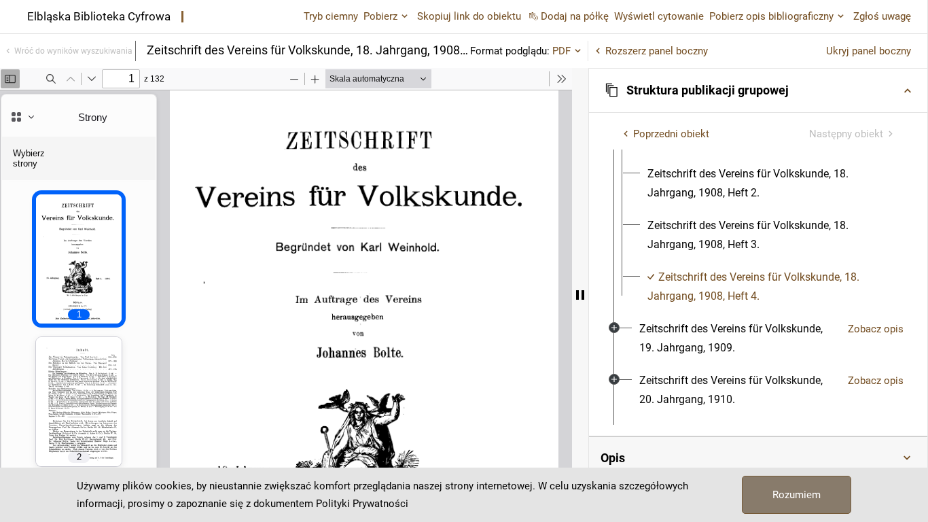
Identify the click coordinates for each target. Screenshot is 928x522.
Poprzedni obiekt (671, 134)
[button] (758, 90)
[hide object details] (580, 295)
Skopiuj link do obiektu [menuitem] (469, 16)
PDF (561, 51)
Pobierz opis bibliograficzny (771, 16)
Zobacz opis (876, 329)
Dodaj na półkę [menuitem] (575, 16)
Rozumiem (796, 495)
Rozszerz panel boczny (656, 51)
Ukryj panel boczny (868, 51)
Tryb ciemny (331, 16)
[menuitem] (770, 183)
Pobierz (380, 16)
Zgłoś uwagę (882, 16)
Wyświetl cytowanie (659, 16)
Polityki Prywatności (362, 504)
